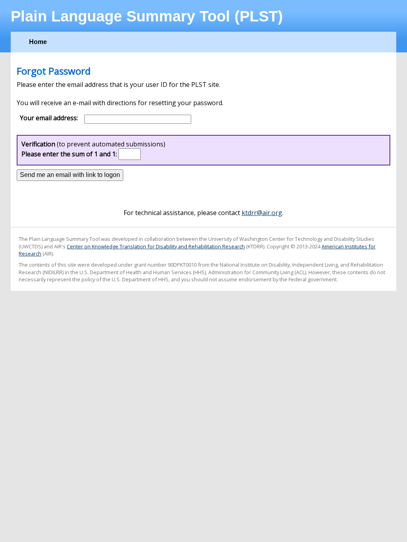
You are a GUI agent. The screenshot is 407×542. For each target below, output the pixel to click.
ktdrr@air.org (262, 212)
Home (38, 41)
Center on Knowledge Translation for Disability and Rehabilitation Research (156, 246)
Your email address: (49, 118)
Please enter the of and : (69, 154)
